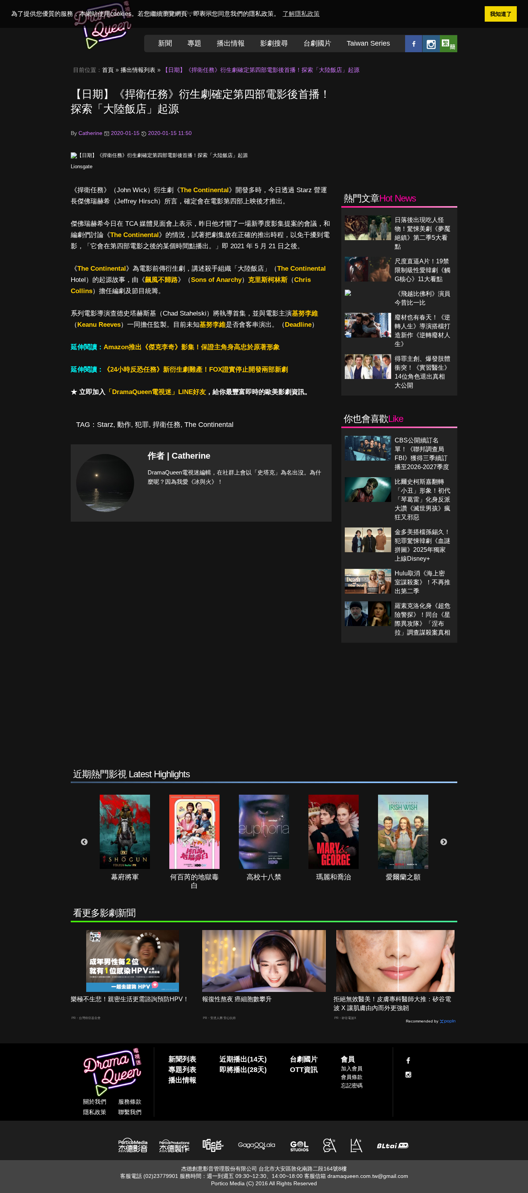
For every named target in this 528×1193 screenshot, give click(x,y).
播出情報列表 (138, 70)
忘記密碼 (352, 1085)
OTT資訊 (304, 1070)
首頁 (108, 70)
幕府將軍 (125, 877)
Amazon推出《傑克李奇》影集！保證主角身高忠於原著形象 (192, 347)
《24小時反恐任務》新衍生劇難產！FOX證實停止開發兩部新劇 (196, 369)
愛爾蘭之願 (403, 877)
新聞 (165, 43)
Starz (105, 424)
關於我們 (94, 1101)
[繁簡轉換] (448, 43)
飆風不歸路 (161, 279)
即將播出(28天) (243, 1070)
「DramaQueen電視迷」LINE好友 (156, 392)
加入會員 (352, 1068)
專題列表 (182, 1070)
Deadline (298, 324)
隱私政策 (94, 1112)
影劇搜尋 (274, 43)
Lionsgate (81, 166)
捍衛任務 (167, 424)
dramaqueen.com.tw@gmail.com (367, 1176)
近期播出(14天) (243, 1059)
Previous (84, 842)
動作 (124, 424)
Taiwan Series (368, 43)
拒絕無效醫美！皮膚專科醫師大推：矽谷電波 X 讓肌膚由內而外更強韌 (392, 1003)
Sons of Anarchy (216, 279)
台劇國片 (317, 43)
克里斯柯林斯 (268, 279)
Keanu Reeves (99, 324)
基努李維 (305, 313)
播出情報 (231, 43)
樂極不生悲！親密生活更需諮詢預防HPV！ (130, 999)
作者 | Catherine (179, 456)
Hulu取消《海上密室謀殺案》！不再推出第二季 (422, 582)
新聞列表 (182, 1059)
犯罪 (142, 424)
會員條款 (352, 1077)
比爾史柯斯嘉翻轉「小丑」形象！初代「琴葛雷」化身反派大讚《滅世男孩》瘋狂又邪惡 (422, 499)
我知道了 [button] (501, 14)
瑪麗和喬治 (333, 877)
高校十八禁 (264, 877)
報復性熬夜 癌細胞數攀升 (237, 999)
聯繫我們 (129, 1112)
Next (444, 842)
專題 (194, 43)
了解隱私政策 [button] (301, 13)
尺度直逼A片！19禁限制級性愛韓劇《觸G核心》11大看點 (422, 270)
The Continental (204, 190)
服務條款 (129, 1101)
